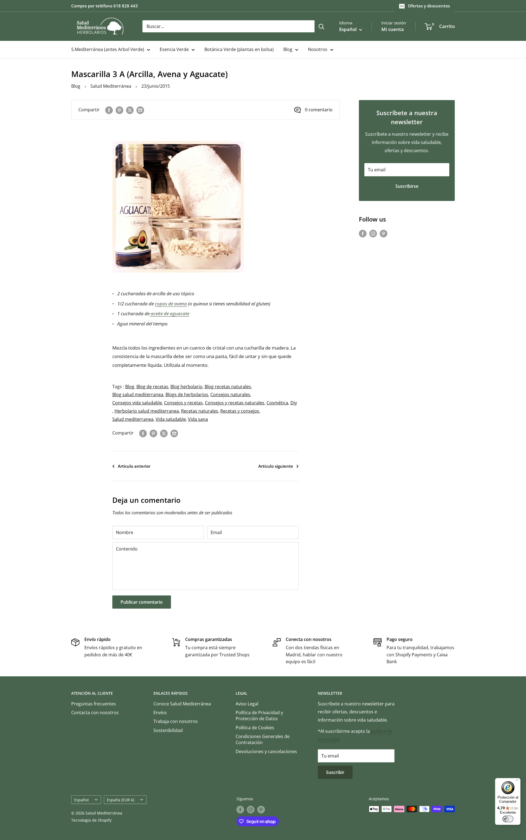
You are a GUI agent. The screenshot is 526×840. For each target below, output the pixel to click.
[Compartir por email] (140, 110)
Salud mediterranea (132, 419)
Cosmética (277, 403)
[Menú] (517, 781)
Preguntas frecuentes (93, 704)
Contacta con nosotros (95, 713)
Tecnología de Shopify (91, 820)
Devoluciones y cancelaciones (266, 751)
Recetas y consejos (239, 411)
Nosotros (317, 49)
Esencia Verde (174, 49)
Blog (287, 49)
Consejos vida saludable (137, 403)
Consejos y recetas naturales (234, 403)
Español (81, 799)
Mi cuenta (392, 29)
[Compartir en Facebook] (109, 110)
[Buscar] (321, 26)
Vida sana (198, 419)
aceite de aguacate (169, 313)
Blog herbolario (186, 387)
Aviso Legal (247, 704)
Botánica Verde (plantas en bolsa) (239, 49)
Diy (293, 403)
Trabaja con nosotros (175, 721)
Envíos (160, 713)
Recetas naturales (199, 411)
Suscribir (335, 772)
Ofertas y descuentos (429, 5)
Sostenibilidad (168, 730)
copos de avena (171, 303)
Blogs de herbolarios (186, 394)
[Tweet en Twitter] (130, 110)
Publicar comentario (142, 602)
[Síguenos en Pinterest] (383, 233)
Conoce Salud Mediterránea (182, 704)
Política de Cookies (255, 728)
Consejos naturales (230, 394)
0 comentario (319, 110)
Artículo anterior (134, 466)
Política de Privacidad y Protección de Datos (259, 716)
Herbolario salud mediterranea (147, 411)
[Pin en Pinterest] (119, 110)
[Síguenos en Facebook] (363, 233)
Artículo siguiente (275, 466)
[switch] (507, 819)
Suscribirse (406, 186)
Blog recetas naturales (228, 387)
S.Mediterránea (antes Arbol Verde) (107, 49)
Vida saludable (171, 419)
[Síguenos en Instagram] (373, 233)
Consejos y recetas (183, 403)
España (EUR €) (120, 799)
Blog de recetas (152, 387)
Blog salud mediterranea (137, 394)
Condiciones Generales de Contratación (263, 739)
